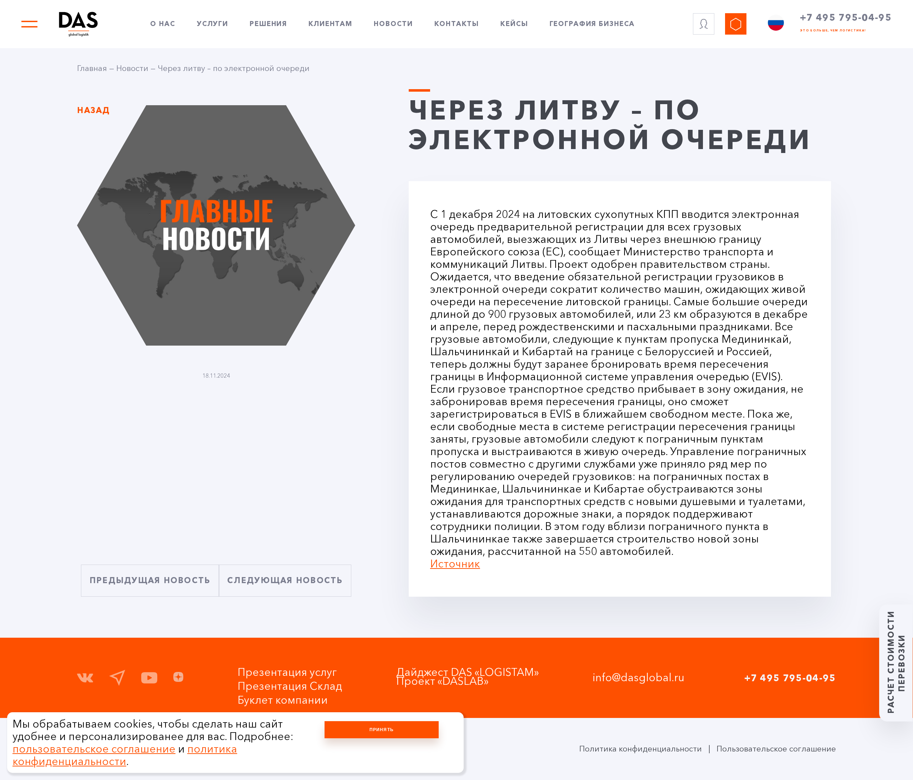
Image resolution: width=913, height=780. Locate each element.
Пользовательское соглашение (776, 749)
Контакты (456, 24)
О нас (162, 24)
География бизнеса (592, 24)
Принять (381, 729)
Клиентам (330, 24)
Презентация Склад (290, 686)
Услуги (212, 24)
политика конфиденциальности (124, 755)
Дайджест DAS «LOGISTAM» (467, 672)
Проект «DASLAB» (442, 681)
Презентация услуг (287, 672)
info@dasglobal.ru (638, 677)
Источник (455, 563)
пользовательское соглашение (93, 749)
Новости (393, 24)
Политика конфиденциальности (640, 749)
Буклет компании (283, 700)
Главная (92, 68)
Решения (268, 24)
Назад (93, 110)
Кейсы (514, 24)
